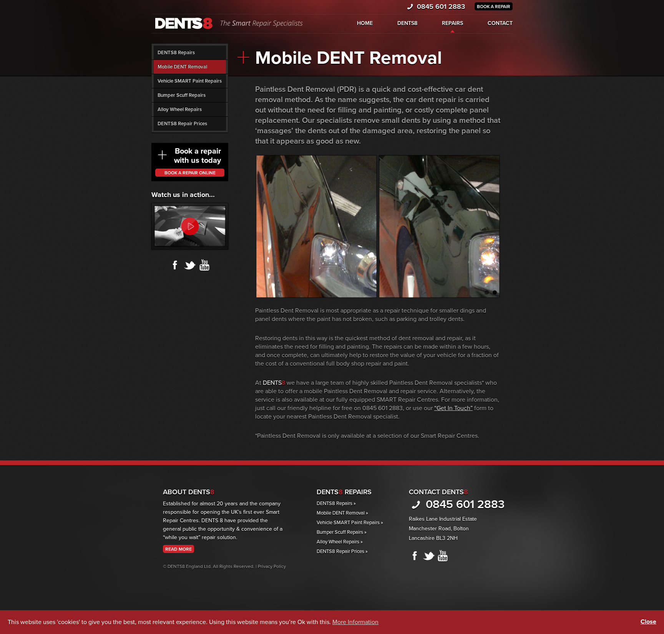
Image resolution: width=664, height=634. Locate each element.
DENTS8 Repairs (176, 53)
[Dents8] (228, 23)
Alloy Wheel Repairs (180, 109)
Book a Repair (493, 6)
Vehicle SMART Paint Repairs (190, 81)
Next (509, 224)
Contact (500, 23)
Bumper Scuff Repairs (182, 95)
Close (648, 622)
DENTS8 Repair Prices (182, 124)
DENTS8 (407, 23)
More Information (355, 622)
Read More (178, 549)
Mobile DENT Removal (182, 67)
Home (365, 23)
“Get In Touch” (453, 408)
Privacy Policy (272, 566)
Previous (247, 224)
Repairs (452, 23)
